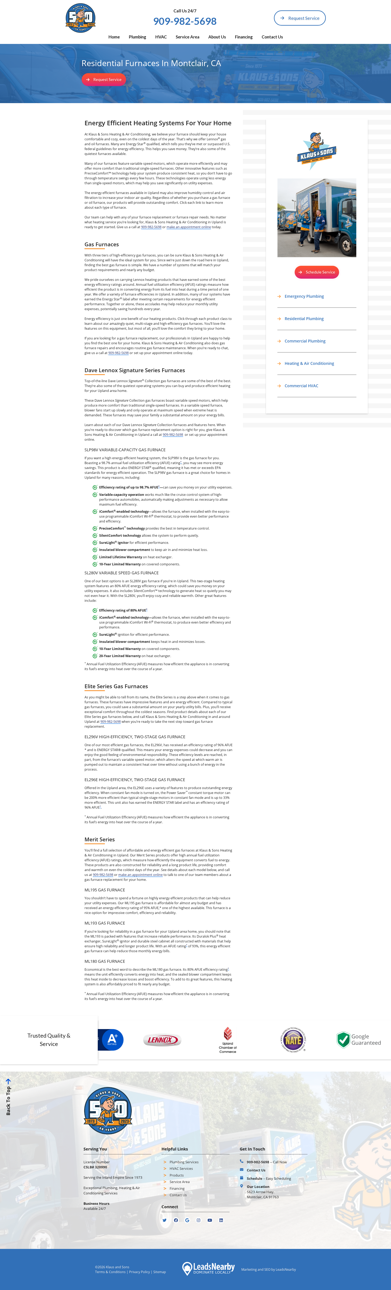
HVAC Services (181, 1168)
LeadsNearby (286, 1269)
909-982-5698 (151, 227)
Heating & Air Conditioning (309, 363)
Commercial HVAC (301, 385)
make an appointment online (189, 227)
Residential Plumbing (304, 318)
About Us (217, 36)
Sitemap (159, 1272)
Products (177, 1175)
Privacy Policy (139, 1272)
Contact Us (272, 36)
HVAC (161, 36)
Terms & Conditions (110, 1272)
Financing (244, 36)
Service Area (187, 36)
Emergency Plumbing (304, 296)
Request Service (304, 18)
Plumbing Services (184, 1162)
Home (114, 36)
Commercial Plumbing (305, 341)
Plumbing (137, 36)
